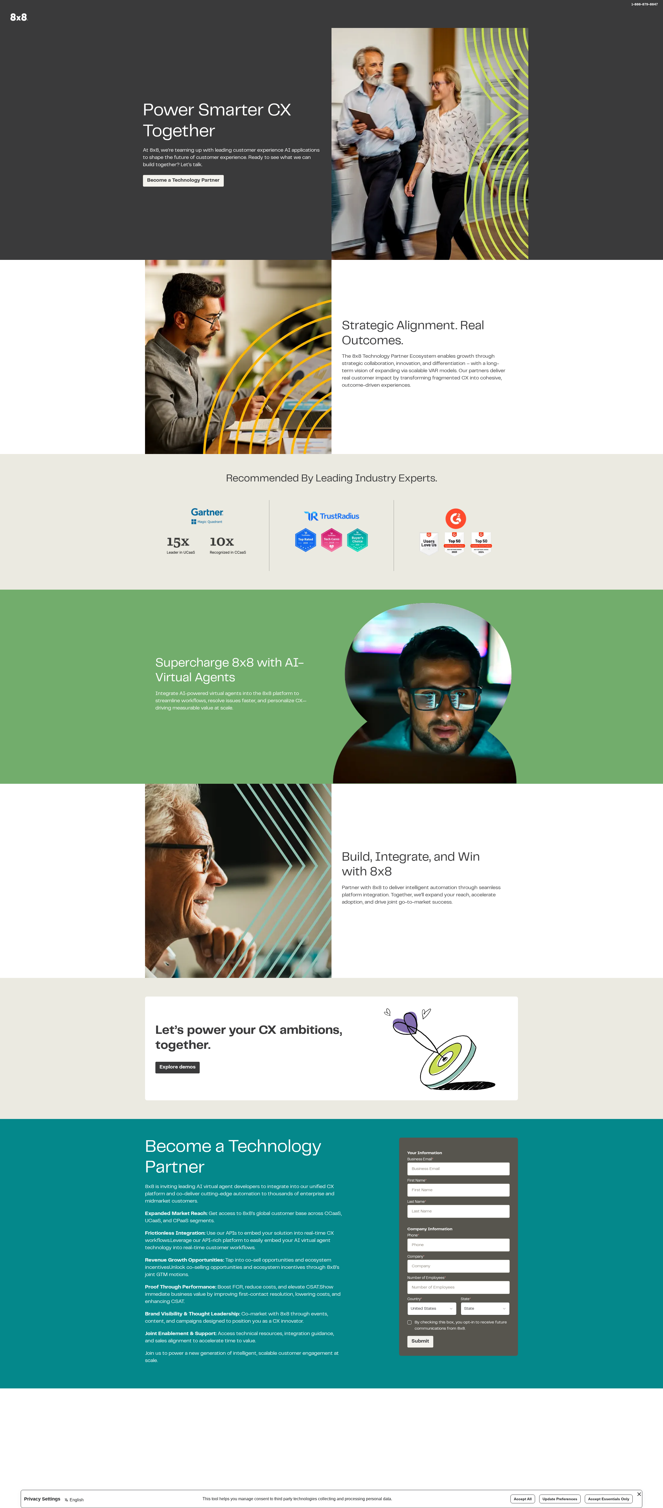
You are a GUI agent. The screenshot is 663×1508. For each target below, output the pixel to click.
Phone (413, 1235)
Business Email (420, 1159)
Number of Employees (426, 1278)
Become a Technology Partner (183, 180)
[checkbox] (409, 1322)
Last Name (416, 1202)
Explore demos (178, 1067)
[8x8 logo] (19, 17)
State (466, 1299)
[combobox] (432, 1308)
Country (414, 1299)
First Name (417, 1180)
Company (415, 1256)
